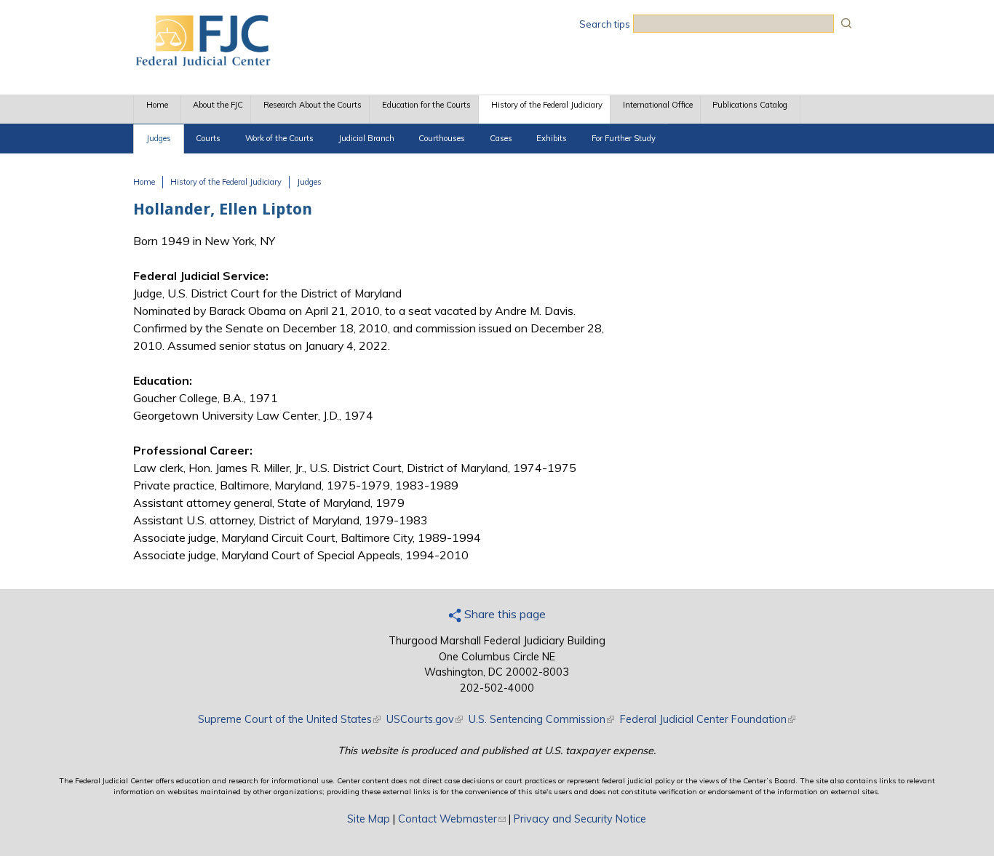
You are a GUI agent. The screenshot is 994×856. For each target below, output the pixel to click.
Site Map (368, 818)
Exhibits (551, 138)
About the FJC (218, 105)
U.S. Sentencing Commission (541, 719)
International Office (658, 105)
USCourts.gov (424, 719)
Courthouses (441, 138)
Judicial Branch (366, 138)
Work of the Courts (279, 138)
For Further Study (624, 138)
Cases (501, 138)
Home (157, 105)
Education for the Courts (426, 105)
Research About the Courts (312, 105)
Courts (208, 138)
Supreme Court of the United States (289, 719)
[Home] (202, 62)
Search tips (604, 24)
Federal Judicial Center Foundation (707, 719)
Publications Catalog (749, 105)
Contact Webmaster (452, 818)
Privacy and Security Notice (580, 818)
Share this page (503, 614)
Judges (158, 138)
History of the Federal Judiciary (547, 105)
